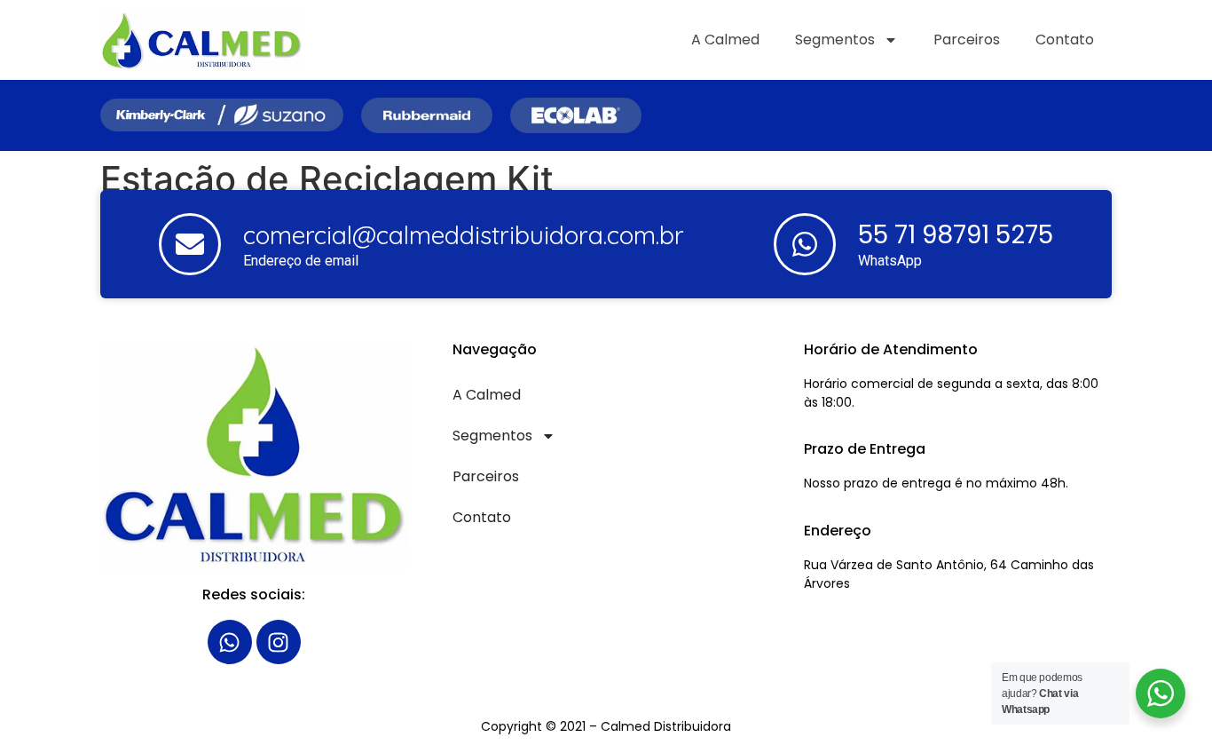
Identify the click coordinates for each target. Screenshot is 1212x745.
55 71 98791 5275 (955, 235)
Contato (1064, 39)
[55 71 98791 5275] (805, 244)
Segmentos (835, 39)
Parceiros (966, 39)
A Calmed (725, 39)
